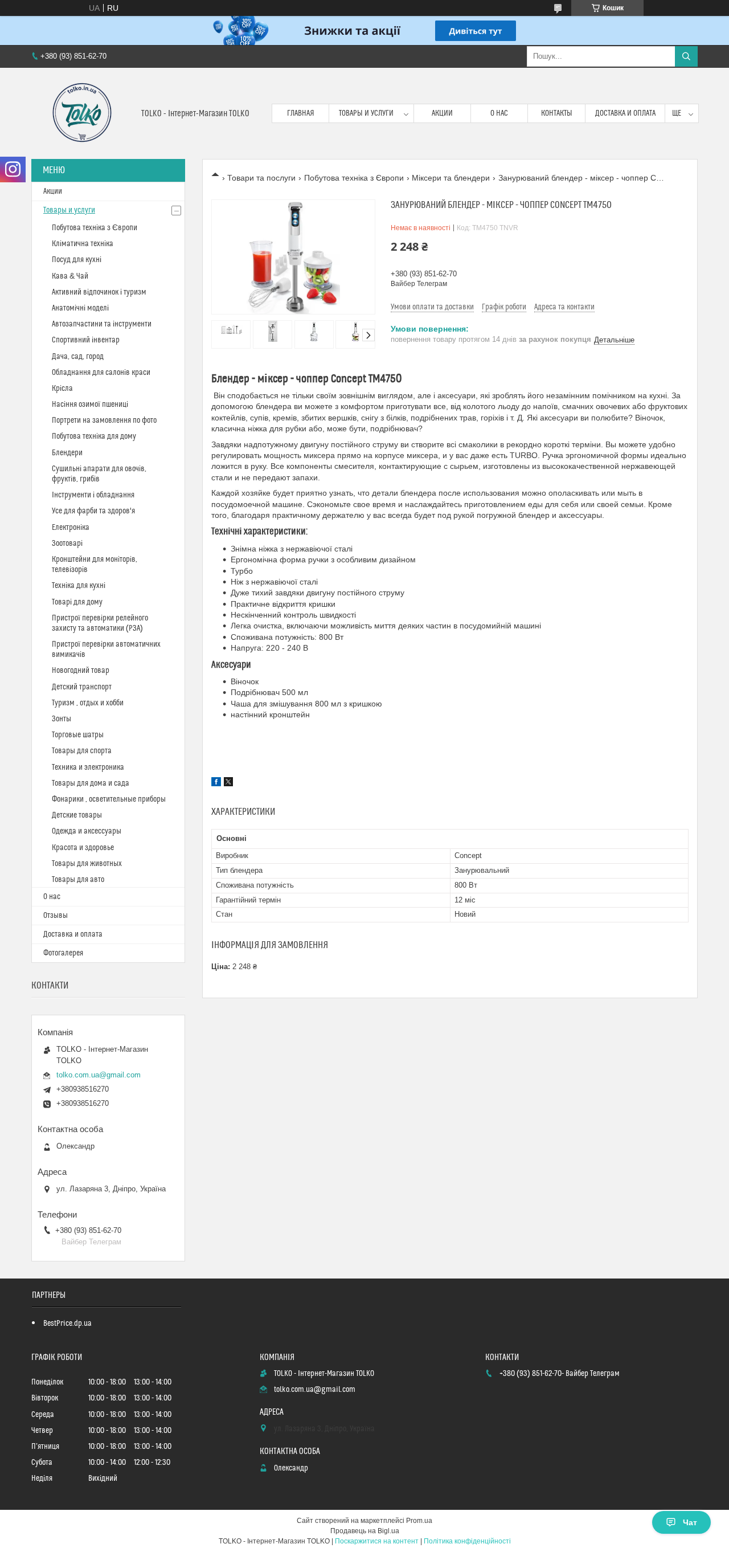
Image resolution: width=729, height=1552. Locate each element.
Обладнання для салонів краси (101, 372)
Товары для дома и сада (90, 783)
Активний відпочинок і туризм (99, 292)
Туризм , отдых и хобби (88, 703)
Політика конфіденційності (467, 1541)
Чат (690, 1522)
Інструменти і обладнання (93, 495)
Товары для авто (78, 879)
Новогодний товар (80, 670)
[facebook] (216, 783)
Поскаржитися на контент (377, 1541)
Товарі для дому (77, 602)
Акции (442, 113)
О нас (499, 113)
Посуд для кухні (76, 259)
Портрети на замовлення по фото (104, 420)
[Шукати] (686, 56)
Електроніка (70, 527)
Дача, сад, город (78, 356)
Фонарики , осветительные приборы (109, 799)
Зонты (61, 719)
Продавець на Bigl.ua (364, 1531)
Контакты (556, 113)
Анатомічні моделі (80, 308)
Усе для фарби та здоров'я (93, 511)
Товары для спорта (82, 750)
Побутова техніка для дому (94, 436)
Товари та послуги (261, 177)
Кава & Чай (70, 276)
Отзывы (55, 915)
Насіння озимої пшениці (90, 404)
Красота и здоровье (83, 847)
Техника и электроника (88, 767)
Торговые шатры (78, 735)
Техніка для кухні (78, 585)
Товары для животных (87, 863)
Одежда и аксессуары (86, 831)
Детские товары (77, 815)
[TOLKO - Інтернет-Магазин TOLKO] (82, 113)
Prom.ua (419, 1521)
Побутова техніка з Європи (354, 177)
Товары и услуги (366, 113)
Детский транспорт (82, 687)
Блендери (67, 453)
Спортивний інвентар (86, 340)
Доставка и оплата (625, 113)
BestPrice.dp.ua (67, 1323)
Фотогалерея (63, 953)
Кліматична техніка (82, 243)
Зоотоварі (67, 543)
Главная (300, 113)
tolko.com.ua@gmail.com (98, 1075)
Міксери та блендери (451, 177)
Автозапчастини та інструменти (101, 324)
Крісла (62, 388)
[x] (228, 783)
